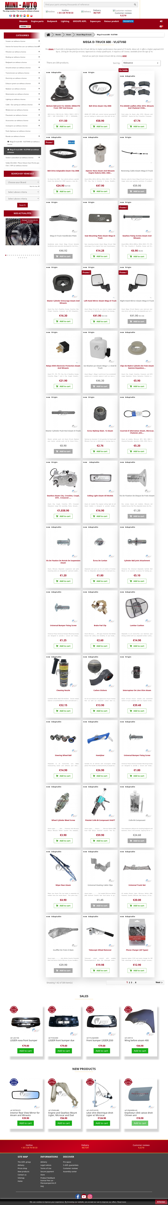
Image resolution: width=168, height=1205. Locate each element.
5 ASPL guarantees (70, 1165)
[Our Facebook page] (78, 1196)
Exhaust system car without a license (18, 83)
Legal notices (45, 1165)
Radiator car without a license (16, 89)
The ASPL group (24, 1162)
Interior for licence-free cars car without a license (22, 46)
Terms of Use (45, 1168)
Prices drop (22, 1168)
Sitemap (21, 1178)
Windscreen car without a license (17, 110)
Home (20, 1181)
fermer (162, 1202)
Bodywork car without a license (16, 62)
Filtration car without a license (16, 52)
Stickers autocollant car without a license (19, 158)
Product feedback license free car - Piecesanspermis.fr (48, 1180)
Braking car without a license (15, 57)
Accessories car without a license (17, 120)
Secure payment (47, 1171)
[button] (23, 21)
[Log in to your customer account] (161, 21)
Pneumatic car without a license (16, 115)
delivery (21, 1165)
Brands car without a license (15, 136)
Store (42, 1175)
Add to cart (25, 1050)
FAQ (42, 1186)
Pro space (67, 1162)
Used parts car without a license (17, 126)
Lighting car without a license (15, 99)
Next (159, 982)
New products (84, 1069)
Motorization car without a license (17, 94)
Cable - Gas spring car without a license (19, 105)
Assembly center (70, 1171)
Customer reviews (70, 1168)
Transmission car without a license (17, 73)
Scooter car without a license (15, 41)
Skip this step (34, 186)
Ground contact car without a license (18, 68)
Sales (84, 996)
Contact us (22, 1175)
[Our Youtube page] (84, 1196)
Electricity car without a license (16, 78)
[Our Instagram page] (90, 1196)
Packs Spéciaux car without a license (18, 131)
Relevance (141, 63)
